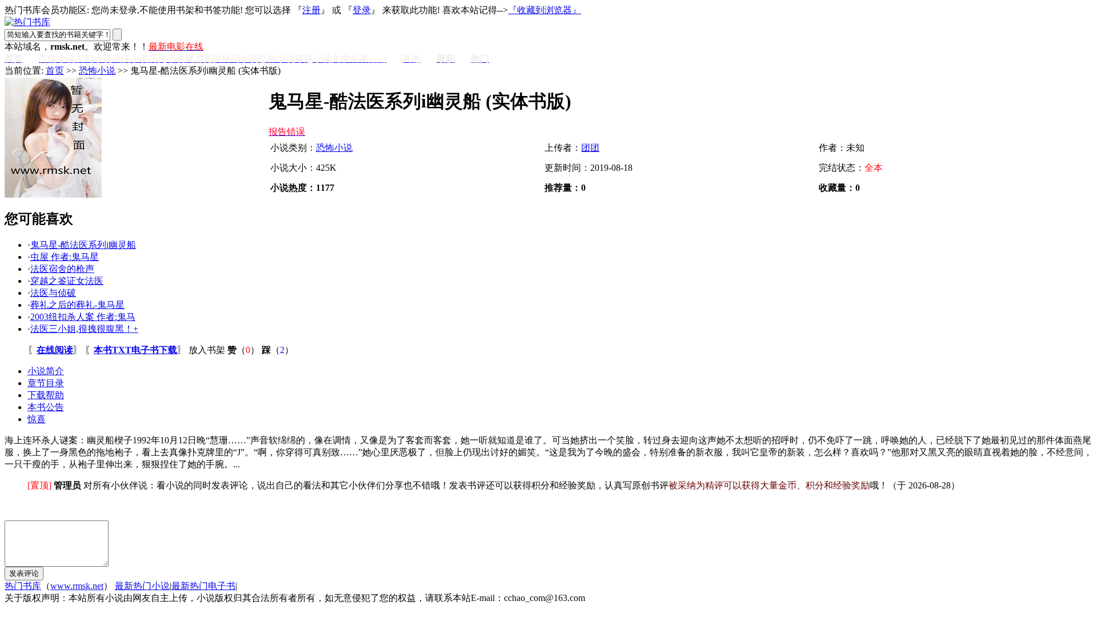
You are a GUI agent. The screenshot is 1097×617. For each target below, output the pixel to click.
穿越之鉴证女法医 (66, 281)
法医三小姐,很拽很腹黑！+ (84, 329)
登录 (362, 10)
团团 (590, 148)
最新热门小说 (142, 586)
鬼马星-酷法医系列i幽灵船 (83, 245)
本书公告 (45, 407)
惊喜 (36, 419)
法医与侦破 (53, 293)
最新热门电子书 (203, 586)
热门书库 (23, 586)
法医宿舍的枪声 (62, 269)
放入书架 (207, 350)
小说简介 (45, 371)
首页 (55, 70)
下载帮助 (45, 395)
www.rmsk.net (76, 586)
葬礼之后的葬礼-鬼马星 (77, 305)
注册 (311, 10)
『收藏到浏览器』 (544, 10)
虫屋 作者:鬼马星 (64, 257)
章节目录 (45, 383)
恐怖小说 (97, 70)
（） (243, 350)
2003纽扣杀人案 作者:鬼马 (82, 317)
